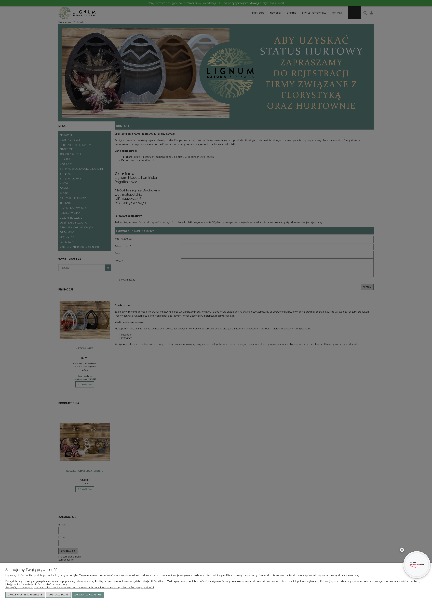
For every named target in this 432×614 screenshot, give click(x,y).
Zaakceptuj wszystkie (87, 595)
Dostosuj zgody (58, 595)
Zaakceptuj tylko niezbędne (25, 595)
